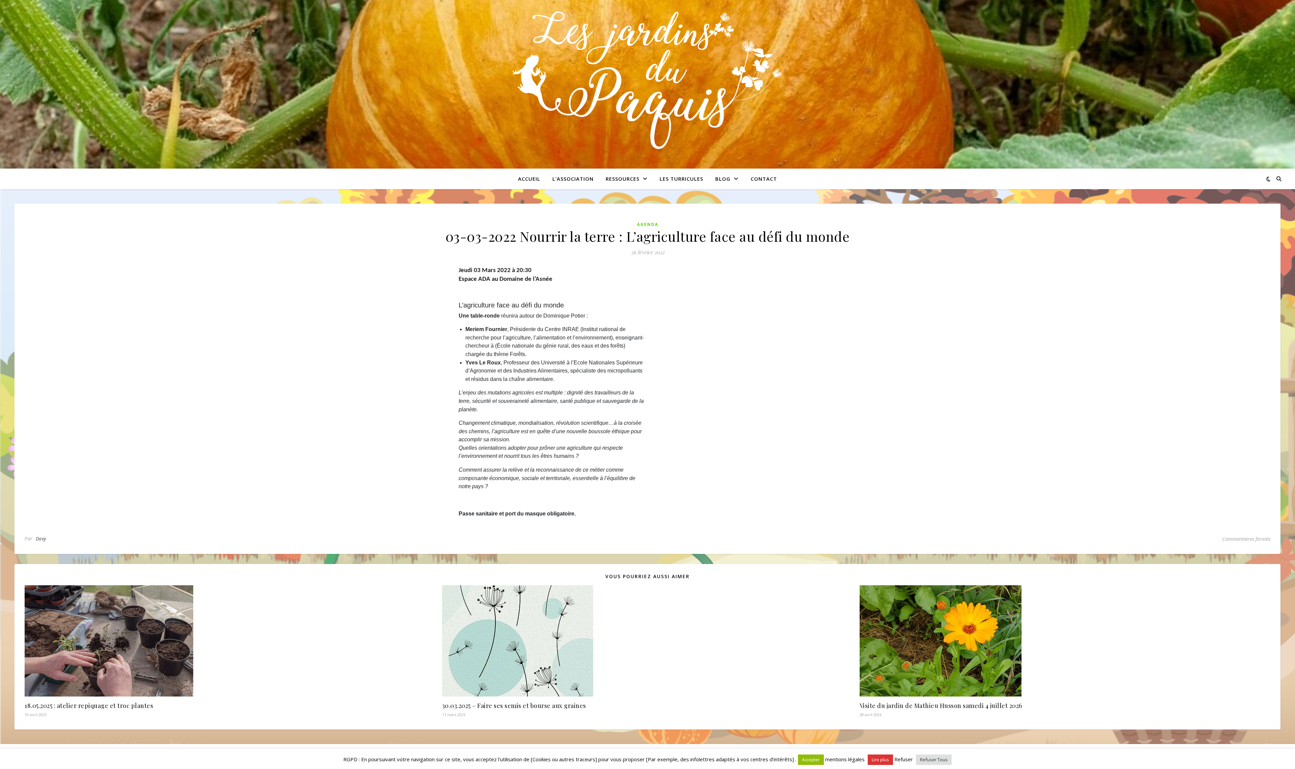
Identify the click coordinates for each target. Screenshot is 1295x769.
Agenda (647, 224)
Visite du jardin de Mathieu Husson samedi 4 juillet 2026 (941, 706)
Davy (41, 538)
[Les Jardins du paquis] (647, 80)
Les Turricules (681, 178)
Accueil (529, 178)
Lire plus (880, 760)
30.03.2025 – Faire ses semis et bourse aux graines (514, 706)
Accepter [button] (811, 760)
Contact (764, 178)
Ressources (622, 178)
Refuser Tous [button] (934, 760)
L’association (573, 178)
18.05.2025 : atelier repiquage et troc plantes (89, 706)
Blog (722, 178)
